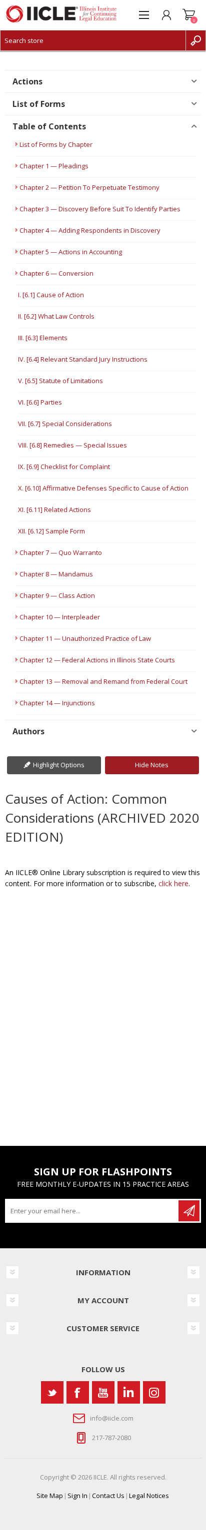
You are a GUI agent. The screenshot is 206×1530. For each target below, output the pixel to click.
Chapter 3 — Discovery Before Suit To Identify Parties (100, 208)
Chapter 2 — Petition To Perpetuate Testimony (90, 187)
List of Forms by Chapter (56, 144)
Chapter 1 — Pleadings (54, 165)
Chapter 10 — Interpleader (60, 616)
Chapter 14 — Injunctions (57, 702)
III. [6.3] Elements (43, 337)
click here (173, 883)
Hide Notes (151, 764)
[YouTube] (103, 1392)
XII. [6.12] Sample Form (51, 530)
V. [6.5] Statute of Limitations (60, 380)
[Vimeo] (129, 1392)
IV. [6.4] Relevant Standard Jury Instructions (83, 359)
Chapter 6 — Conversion (57, 273)
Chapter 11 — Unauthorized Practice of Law (85, 638)
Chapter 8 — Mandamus (56, 573)
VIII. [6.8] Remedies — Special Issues (72, 445)
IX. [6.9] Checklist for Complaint (64, 466)
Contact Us (108, 1495)
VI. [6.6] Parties (40, 402)
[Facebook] (77, 1392)
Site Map (49, 1495)
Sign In (78, 1495)
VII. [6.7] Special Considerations (65, 423)
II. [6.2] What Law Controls (56, 316)
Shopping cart (189, 15)
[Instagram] (154, 1392)
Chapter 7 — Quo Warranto (61, 552)
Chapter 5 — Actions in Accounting (71, 251)
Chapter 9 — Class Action (57, 595)
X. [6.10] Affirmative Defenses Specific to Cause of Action (103, 488)
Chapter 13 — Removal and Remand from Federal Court (104, 681)
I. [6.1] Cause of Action (51, 294)
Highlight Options (58, 764)
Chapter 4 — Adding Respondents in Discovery (90, 230)
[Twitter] (52, 1392)
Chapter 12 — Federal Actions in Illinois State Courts (97, 659)
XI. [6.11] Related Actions (54, 509)
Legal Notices (149, 1495)
